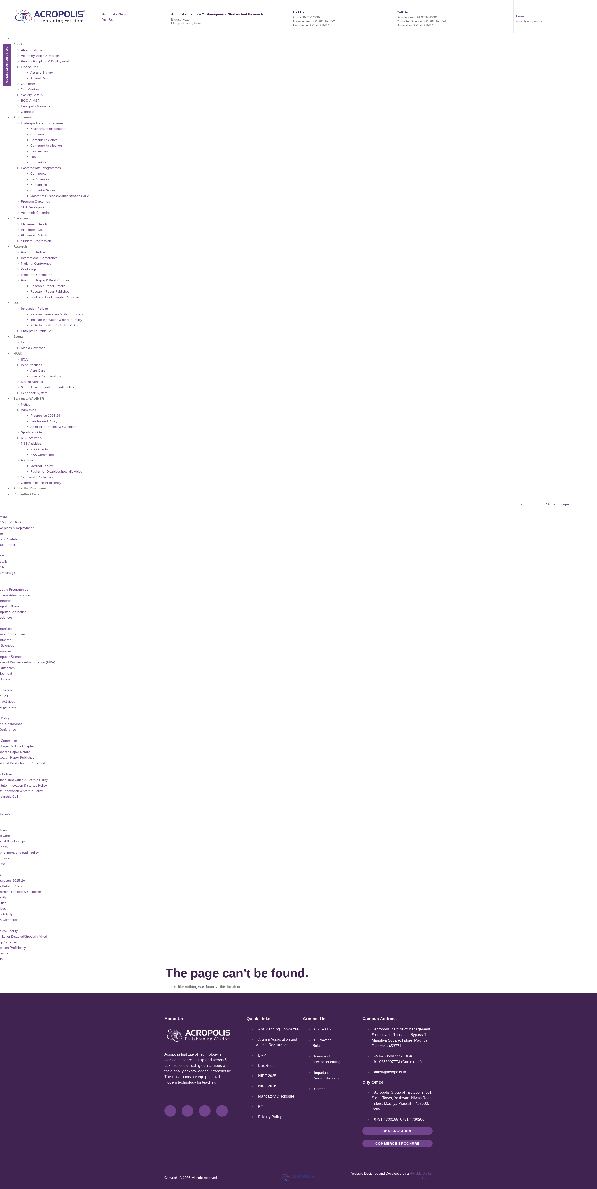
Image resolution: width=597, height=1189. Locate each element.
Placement (21, 218)
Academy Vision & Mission (40, 56)
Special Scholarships (45, 376)
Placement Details (34, 224)
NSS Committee (42, 455)
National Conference (36, 263)
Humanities (38, 162)
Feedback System (34, 393)
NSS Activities (31, 443)
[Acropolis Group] (104, 6)
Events (18, 336)
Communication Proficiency (41, 483)
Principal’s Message (35, 106)
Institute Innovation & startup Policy (56, 320)
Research (20, 246)
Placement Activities (35, 235)
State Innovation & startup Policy (54, 325)
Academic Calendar (35, 213)
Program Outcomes (35, 201)
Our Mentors (30, 89)
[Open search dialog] (487, 498)
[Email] (518, 8)
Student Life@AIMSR (29, 398)
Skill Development (34, 207)
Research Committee (36, 275)
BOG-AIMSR (30, 100)
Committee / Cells (26, 494)
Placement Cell (32, 230)
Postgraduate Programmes (41, 168)
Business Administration (47, 129)
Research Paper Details (47, 286)
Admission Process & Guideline (53, 427)
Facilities (27, 460)
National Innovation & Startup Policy (56, 314)
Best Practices (31, 365)
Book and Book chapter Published (55, 297)
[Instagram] (205, 1111)
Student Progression (36, 241)
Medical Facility (41, 466)
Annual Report (41, 78)
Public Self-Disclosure (30, 488)
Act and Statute (41, 72)
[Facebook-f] (170, 1111)
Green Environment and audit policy (47, 387)
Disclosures (29, 67)
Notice (25, 404)
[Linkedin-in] (222, 1111)
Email (520, 16)
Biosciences (39, 151)
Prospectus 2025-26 (45, 415)
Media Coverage (33, 348)
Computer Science (44, 140)
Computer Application (46, 145)
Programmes (23, 117)
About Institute (31, 50)
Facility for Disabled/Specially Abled (56, 471)
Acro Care (37, 370)
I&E (16, 303)
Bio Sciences (39, 179)
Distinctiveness (32, 382)
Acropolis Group (115, 14)
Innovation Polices (34, 308)
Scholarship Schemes (37, 477)
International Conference (39, 258)
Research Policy (33, 252)
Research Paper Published (50, 291)
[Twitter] (187, 1111)
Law (33, 157)
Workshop (28, 269)
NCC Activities (31, 438)
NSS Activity (39, 449)
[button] (230, 500)
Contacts (27, 112)
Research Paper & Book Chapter (45, 280)
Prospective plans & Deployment (45, 61)
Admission (28, 410)
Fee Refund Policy (43, 421)
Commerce (38, 134)
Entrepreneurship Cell (37, 331)
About (18, 44)
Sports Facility (31, 432)
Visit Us (107, 19)
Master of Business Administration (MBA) (60, 196)
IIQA (24, 359)
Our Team (28, 84)
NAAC (18, 353)
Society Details (32, 95)
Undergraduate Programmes (42, 123)
